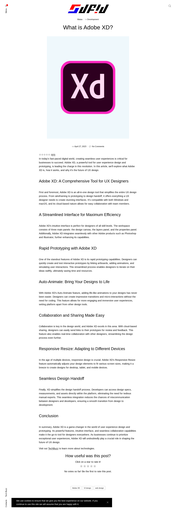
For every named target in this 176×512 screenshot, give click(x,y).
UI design (87, 488)
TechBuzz (53, 448)
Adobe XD (76, 488)
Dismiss (107, 502)
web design (99, 488)
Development (93, 19)
